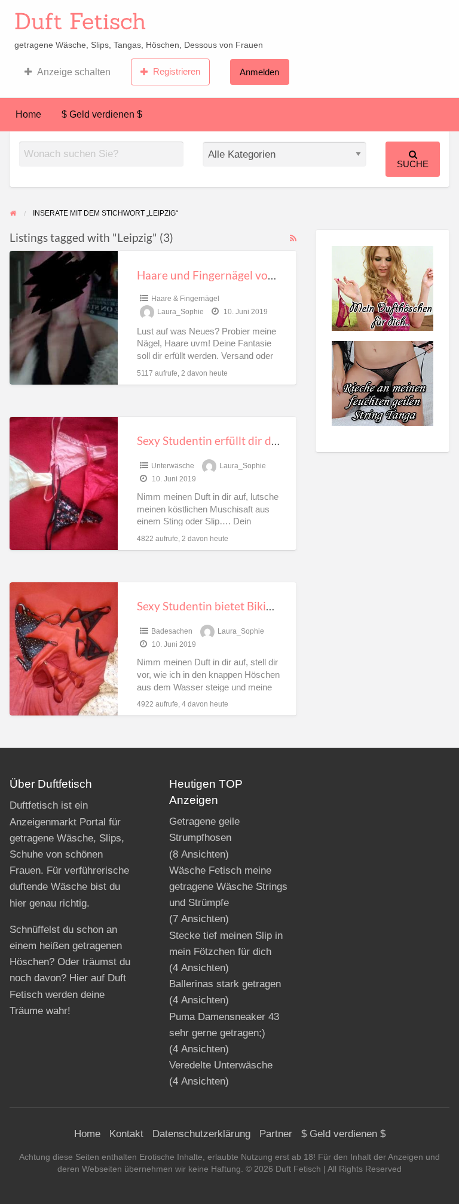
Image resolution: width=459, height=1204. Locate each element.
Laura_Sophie (180, 312)
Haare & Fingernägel (185, 298)
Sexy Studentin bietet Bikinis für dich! (231, 606)
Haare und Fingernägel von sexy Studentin (244, 275)
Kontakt (126, 1134)
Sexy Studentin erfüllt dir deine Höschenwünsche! (262, 440)
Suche (413, 164)
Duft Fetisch (80, 21)
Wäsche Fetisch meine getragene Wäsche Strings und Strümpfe (228, 886)
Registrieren (176, 71)
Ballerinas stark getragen (225, 984)
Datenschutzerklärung (201, 1134)
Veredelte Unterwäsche (221, 1065)
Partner (275, 1134)
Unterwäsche (172, 466)
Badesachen (171, 631)
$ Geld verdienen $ (102, 114)
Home (28, 114)
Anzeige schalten (74, 72)
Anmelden (259, 72)
